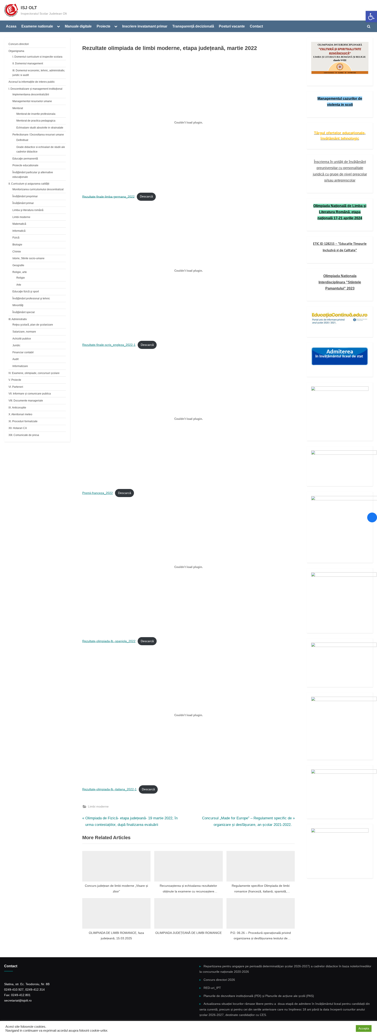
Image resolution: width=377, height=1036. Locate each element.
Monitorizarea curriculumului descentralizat (37, 189)
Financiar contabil (23, 352)
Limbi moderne (98, 806)
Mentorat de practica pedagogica (35, 120)
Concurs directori (19, 44)
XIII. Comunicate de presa (24, 435)
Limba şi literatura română (27, 210)
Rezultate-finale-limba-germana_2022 (108, 196)
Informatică (19, 230)
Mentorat (17, 108)
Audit (15, 359)
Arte (18, 284)
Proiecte (103, 26)
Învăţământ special (23, 312)
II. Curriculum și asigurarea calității (29, 183)
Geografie (18, 265)
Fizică (15, 237)
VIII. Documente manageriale (26, 400)
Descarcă (146, 196)
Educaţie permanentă (25, 158)
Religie (20, 277)
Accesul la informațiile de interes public (32, 81)
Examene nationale (37, 26)
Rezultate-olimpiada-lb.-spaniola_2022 (108, 641)
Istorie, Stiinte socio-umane (28, 258)
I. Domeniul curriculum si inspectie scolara (37, 56)
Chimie (16, 251)
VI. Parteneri (16, 386)
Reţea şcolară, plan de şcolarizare (32, 324)
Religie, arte (19, 272)
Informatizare (20, 366)
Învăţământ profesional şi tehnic (31, 298)
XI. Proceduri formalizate (23, 421)
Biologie (17, 244)
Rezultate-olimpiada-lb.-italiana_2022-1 (109, 789)
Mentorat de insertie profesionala (35, 113)
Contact (256, 26)
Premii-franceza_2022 (97, 493)
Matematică (19, 223)
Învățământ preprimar (25, 196)
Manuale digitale (78, 26)
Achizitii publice (21, 338)
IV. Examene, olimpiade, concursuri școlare (34, 373)
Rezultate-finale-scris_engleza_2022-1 (108, 344)
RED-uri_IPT (212, 988)
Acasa (11, 26)
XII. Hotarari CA (18, 428)
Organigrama (16, 51)
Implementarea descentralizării (30, 94)
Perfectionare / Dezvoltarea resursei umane (38, 134)
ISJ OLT (29, 7)
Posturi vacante (232, 26)
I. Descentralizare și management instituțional (35, 88)
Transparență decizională (193, 26)
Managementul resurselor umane (32, 101)
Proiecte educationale (25, 165)
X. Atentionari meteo (20, 414)
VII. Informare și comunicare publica (30, 393)
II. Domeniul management (27, 63)
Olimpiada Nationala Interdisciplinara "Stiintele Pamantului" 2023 (340, 282)
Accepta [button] (363, 1028)
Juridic (16, 345)
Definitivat (22, 140)
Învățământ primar (23, 203)
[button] (371, 16)
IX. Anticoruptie (17, 407)
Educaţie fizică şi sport (25, 291)
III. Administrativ (18, 319)
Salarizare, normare (24, 331)
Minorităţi (17, 305)
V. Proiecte (15, 379)
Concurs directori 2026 (219, 979)
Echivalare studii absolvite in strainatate (39, 127)
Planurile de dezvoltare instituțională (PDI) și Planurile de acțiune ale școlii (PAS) (259, 996)
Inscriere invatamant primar (144, 26)
